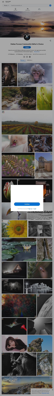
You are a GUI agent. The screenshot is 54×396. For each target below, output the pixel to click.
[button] (27, 204)
